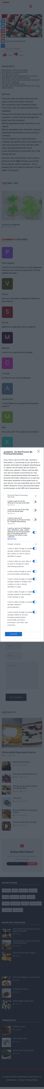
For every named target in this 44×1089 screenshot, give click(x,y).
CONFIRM (13, 634)
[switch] (35, 502)
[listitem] (22, 496)
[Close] (39, 452)
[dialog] (22, 544)
